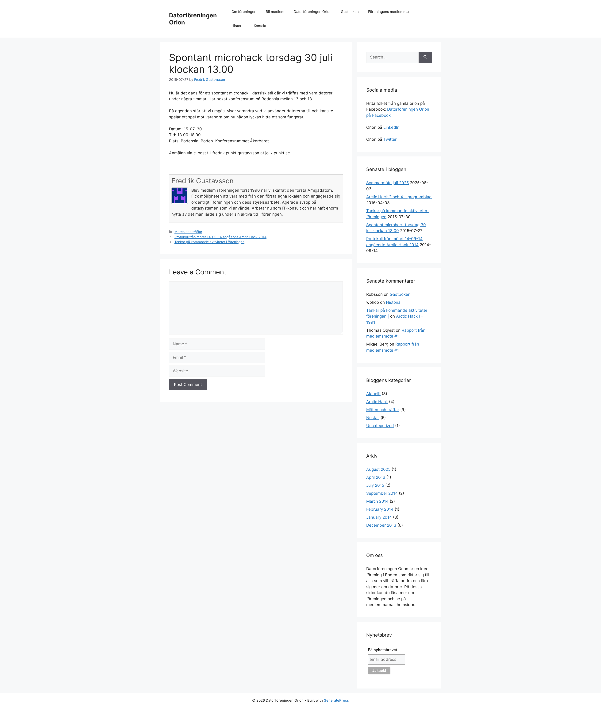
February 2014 (379, 509)
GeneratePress (336, 700)
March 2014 (377, 501)
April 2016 (375, 477)
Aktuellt (373, 393)
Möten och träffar (188, 232)
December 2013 (381, 525)
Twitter (390, 139)
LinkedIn (391, 127)
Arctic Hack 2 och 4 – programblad (399, 197)
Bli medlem (275, 11)
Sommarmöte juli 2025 (387, 182)
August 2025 (378, 469)
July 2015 (375, 485)
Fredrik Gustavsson (202, 181)
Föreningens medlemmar (389, 11)
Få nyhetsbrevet (382, 650)
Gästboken (350, 11)
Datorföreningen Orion (312, 11)
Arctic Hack (377, 401)
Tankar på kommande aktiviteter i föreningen (209, 242)
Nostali (372, 417)
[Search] (425, 57)
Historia (237, 25)
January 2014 (379, 517)
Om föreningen (243, 11)
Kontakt (260, 25)
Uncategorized (380, 425)
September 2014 (382, 493)
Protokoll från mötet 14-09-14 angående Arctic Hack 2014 (220, 237)
